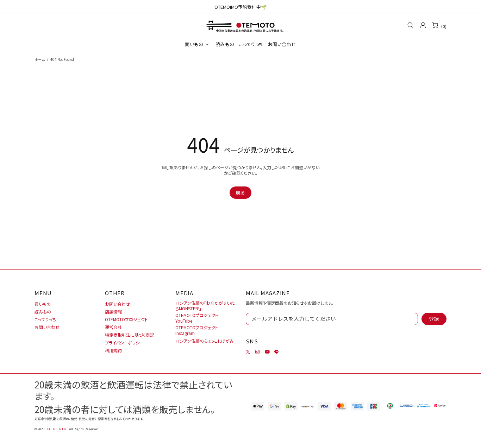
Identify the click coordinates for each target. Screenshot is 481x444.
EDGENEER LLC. (56, 429)
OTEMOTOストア (240, 25)
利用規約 (113, 350)
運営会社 (113, 327)
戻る (240, 192)
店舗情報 (113, 312)
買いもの (43, 304)
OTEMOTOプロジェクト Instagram (196, 330)
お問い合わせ (47, 327)
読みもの (43, 312)
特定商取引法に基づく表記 (129, 335)
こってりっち (45, 319)
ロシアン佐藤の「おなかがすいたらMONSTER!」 (205, 305)
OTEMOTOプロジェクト (126, 319)
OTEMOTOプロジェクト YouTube (196, 318)
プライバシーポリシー (124, 342)
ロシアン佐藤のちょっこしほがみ (204, 341)
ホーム (40, 59)
